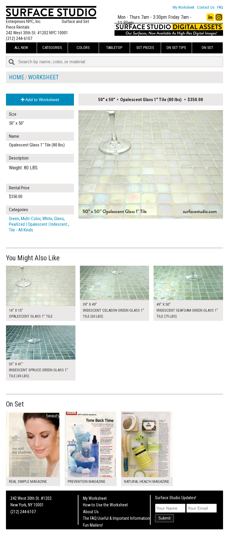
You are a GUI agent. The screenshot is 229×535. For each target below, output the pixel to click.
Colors (83, 47)
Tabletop (114, 47)
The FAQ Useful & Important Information (116, 518)
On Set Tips (176, 47)
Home (16, 77)
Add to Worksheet (41, 99)
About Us (91, 511)
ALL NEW (21, 47)
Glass (59, 218)
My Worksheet (183, 7)
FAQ (220, 7)
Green (14, 218)
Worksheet (43, 77)
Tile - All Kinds (21, 230)
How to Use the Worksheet (105, 504)
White (47, 218)
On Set (207, 47)
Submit (164, 518)
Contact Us (205, 7)
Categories (52, 47)
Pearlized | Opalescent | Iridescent (38, 224)
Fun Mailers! (93, 525)
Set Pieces (145, 47)
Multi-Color (31, 218)
